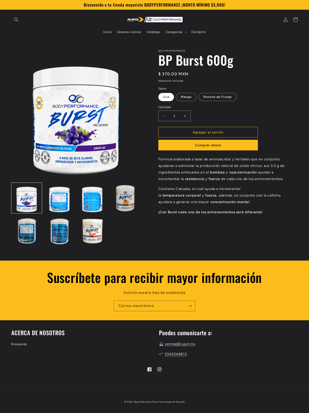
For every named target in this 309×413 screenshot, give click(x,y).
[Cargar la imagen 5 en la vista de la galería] (26, 231)
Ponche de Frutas (217, 97)
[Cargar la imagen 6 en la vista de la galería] (59, 231)
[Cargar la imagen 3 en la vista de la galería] (92, 198)
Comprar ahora (208, 145)
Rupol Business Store (146, 401)
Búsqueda (19, 344)
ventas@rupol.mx (180, 344)
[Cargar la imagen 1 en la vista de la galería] (26, 198)
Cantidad (164, 107)
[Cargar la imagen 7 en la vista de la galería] (92, 231)
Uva (166, 97)
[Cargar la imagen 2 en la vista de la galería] (59, 198)
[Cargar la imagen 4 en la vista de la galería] (125, 198)
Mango (186, 97)
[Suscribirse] (190, 306)
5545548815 (176, 354)
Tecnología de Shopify (172, 401)
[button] (16, 20)
